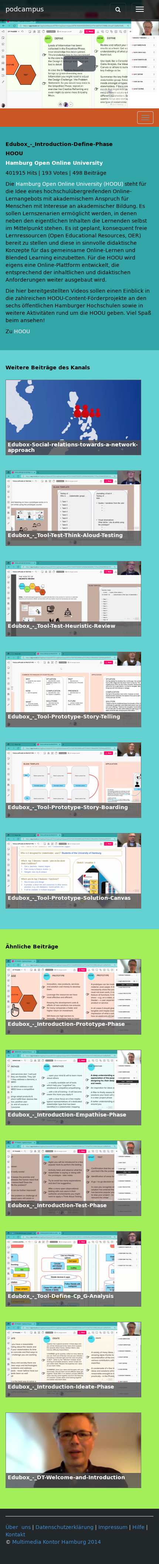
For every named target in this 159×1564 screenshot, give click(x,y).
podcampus (25, 9)
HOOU (22, 331)
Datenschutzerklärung (64, 1527)
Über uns (18, 1527)
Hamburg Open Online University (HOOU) (69, 184)
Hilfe (138, 1527)
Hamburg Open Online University (54, 163)
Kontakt (15, 1535)
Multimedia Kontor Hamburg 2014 (56, 1542)
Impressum (113, 1527)
